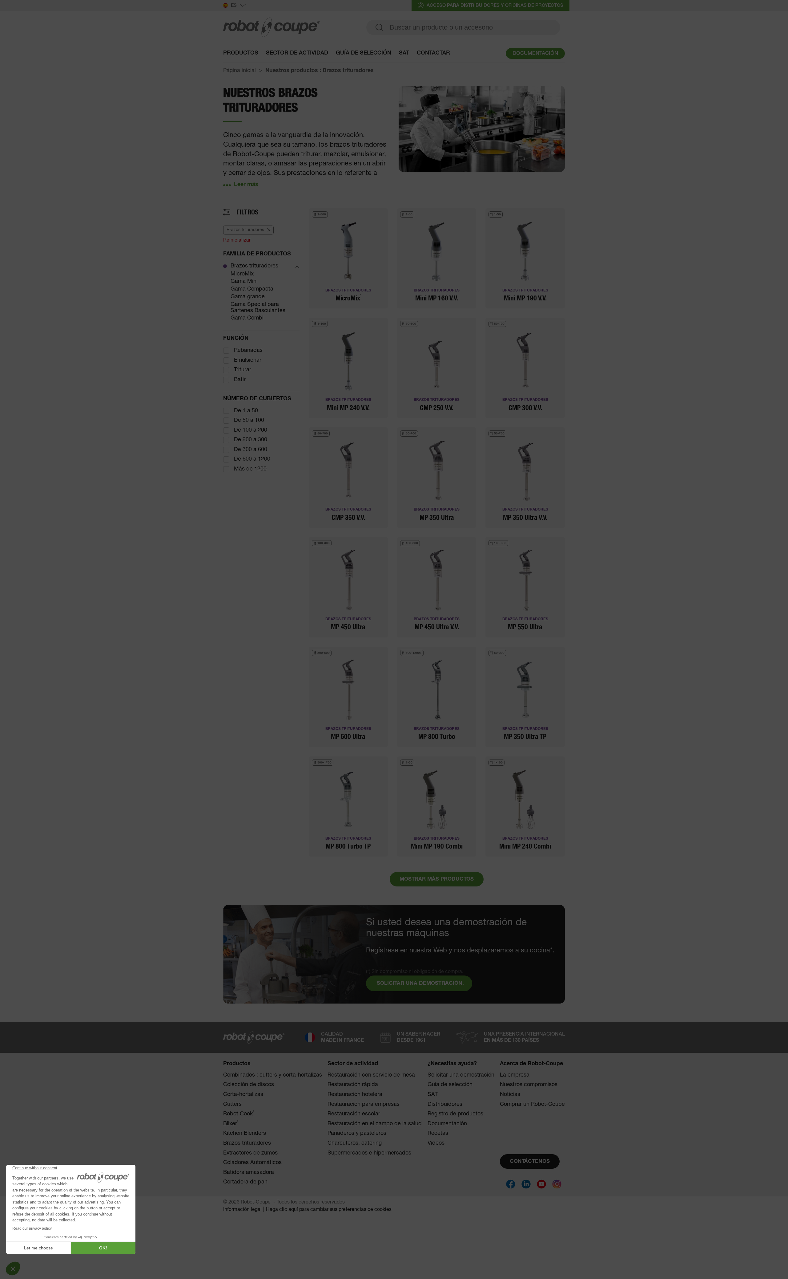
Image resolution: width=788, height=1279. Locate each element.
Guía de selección (450, 1084)
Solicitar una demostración (461, 1075)
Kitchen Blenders (244, 1133)
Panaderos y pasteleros (357, 1133)
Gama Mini (244, 281)
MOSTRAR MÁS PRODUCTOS (437, 879)
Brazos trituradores (254, 266)
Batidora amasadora (248, 1172)
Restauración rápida (353, 1084)
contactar (433, 53)
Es (234, 5)
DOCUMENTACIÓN (535, 53)
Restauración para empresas (364, 1104)
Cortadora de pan (245, 1182)
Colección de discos (248, 1084)
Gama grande (248, 296)
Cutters (232, 1104)
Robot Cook (238, 1114)
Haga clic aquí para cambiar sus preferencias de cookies (329, 1209)
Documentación (447, 1123)
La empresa (514, 1075)
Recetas (438, 1133)
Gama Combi (247, 318)
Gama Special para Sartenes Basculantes (258, 307)
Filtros (247, 212)
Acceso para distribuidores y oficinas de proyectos (495, 5)
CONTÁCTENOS (530, 1161)
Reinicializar (237, 240)
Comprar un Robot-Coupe (532, 1104)
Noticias (510, 1094)
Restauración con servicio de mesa (371, 1075)
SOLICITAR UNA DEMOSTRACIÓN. (420, 983)
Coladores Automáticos (252, 1162)
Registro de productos (455, 1114)
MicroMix (242, 274)
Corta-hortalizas (243, 1094)
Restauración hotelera (355, 1094)
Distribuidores (445, 1104)
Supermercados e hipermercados (369, 1153)
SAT (404, 53)
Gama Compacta (252, 289)
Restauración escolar (354, 1114)
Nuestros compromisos (528, 1084)
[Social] (510, 1184)
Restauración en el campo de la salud (375, 1123)
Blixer (230, 1123)
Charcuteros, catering (355, 1143)
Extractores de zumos (250, 1153)
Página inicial (239, 70)
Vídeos (436, 1143)
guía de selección (363, 53)
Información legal (242, 1209)
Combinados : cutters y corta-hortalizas (272, 1075)
